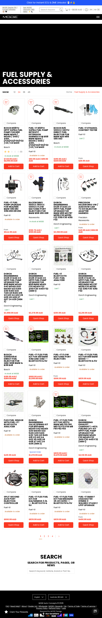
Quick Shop (88, 166)
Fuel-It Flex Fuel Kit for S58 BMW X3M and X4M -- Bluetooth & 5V (38, 357)
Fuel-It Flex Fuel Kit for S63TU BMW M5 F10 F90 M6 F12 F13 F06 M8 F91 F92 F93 (63, 424)
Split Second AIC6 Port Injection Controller (11, 500)
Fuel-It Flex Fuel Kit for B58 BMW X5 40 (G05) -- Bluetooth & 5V (63, 500)
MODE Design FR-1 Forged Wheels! (9, 8)
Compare (11, 123)
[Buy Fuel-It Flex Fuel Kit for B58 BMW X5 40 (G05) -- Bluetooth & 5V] (63, 478)
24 (19, 92)
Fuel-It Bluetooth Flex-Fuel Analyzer (60, 277)
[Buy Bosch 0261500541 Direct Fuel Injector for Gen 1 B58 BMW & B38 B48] (14, 336)
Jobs (64, 608)
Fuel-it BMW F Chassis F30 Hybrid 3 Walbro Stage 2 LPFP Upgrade (88, 501)
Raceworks (34, 217)
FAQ (7, 606)
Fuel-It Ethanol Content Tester (87, 129)
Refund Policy (54, 608)
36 (24, 92)
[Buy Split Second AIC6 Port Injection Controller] (14, 478)
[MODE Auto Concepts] (10, 17)
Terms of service (88, 606)
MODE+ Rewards (56, 606)
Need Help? (15, 606)
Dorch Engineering (62, 224)
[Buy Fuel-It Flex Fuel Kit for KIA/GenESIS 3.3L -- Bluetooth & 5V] (38, 478)
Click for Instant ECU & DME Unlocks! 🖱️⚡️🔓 (51, 2)
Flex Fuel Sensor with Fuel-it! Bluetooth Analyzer (13, 423)
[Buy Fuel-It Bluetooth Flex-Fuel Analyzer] (63, 255)
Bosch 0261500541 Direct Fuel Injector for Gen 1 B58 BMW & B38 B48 (13, 360)
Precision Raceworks (83, 219)
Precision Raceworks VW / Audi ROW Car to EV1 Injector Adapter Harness (88, 208)
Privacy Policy (42, 608)
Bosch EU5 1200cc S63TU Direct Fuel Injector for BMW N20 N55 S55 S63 (61, 133)
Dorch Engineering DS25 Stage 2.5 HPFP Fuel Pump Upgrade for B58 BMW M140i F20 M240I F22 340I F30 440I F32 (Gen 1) (38, 282)
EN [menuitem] (91, 9)
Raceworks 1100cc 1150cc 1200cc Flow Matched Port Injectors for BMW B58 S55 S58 (38, 208)
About (24, 606)
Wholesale (43, 606)
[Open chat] (95, 611)
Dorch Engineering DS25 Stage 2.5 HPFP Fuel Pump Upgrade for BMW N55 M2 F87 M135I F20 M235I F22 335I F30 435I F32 (63, 211)
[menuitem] (73, 9)
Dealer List (32, 606)
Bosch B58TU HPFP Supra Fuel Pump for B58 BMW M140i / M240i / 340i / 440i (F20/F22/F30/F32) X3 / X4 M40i (14, 135)
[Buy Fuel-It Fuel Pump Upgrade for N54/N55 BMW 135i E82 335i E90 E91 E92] (14, 184)
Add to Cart (13, 166)
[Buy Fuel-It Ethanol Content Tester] (88, 110)
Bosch (7, 147)
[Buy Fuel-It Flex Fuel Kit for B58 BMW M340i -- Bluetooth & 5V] (88, 336)
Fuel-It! (32, 151)
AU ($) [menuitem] (97, 9)
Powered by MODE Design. (51, 611)
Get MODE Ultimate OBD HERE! (28, 9)
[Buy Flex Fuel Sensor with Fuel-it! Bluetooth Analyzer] (14, 402)
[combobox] (49, 10)
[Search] (61, 10)
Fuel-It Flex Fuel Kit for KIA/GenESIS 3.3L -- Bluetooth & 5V (38, 501)
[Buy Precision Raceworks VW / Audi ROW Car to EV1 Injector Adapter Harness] (88, 184)
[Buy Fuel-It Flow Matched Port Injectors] (63, 336)
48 (29, 92)
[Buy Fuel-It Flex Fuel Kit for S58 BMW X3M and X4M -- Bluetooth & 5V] (38, 336)
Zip (65, 606)
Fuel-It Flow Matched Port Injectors (62, 356)
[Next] (60, 536)
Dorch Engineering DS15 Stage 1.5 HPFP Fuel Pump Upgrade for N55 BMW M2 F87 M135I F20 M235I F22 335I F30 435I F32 (87, 282)
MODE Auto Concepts (48, 603)
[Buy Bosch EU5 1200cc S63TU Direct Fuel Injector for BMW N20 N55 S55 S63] (63, 110)
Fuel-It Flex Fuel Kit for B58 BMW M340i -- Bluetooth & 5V (88, 357)
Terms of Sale (74, 606)
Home (69, 92)
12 (14, 92)
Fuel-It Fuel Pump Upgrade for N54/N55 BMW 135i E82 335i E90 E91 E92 (12, 207)
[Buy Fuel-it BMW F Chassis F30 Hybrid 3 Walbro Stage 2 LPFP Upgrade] (88, 478)
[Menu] (98, 17)
